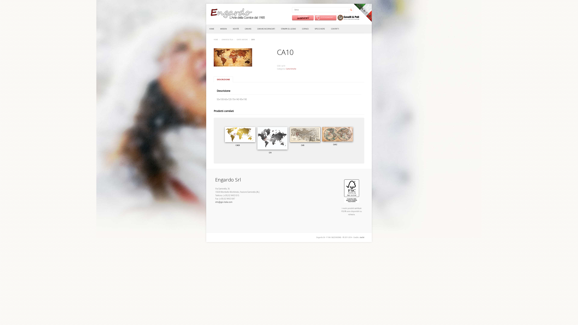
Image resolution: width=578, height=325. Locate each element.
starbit (362, 237)
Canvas (248, 29)
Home (211, 29)
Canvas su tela (227, 40)
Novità (236, 29)
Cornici (305, 29)
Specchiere (320, 29)
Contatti (335, 29)
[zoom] (241, 58)
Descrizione (223, 79)
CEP (348, 17)
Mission (223, 29)
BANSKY (303, 17)
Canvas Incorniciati (266, 29)
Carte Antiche (242, 40)
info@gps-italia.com (223, 202)
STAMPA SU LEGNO (288, 29)
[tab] (223, 79)
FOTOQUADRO (325, 17)
